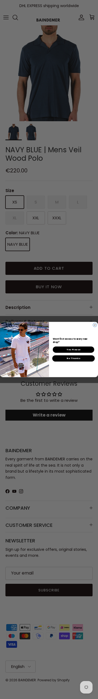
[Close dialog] (95, 325)
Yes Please (73, 349)
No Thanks (73, 358)
